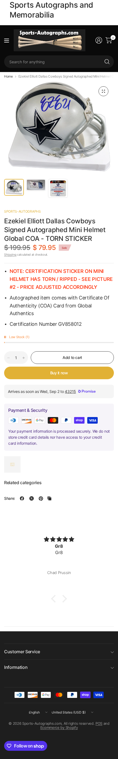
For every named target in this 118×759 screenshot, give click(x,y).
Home (8, 76)
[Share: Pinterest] (40, 498)
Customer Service (22, 651)
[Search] (107, 61)
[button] (55, 599)
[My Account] (99, 40)
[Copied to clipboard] (49, 498)
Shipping (10, 254)
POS (98, 723)
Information (15, 667)
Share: (9, 498)
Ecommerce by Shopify (59, 727)
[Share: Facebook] (22, 498)
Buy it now (59, 372)
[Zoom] (103, 91)
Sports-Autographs (22, 211)
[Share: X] (31, 498)
